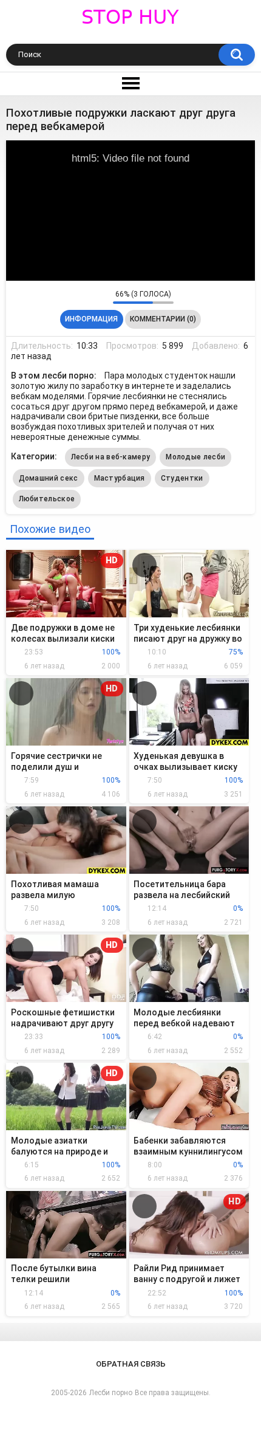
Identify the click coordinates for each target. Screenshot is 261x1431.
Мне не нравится (100, 296)
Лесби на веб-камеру (111, 457)
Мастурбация (119, 478)
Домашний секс (48, 478)
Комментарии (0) (163, 319)
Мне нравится (84, 296)
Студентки (182, 478)
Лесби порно (110, 1392)
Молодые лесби (195, 457)
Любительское (47, 499)
